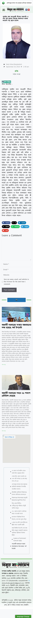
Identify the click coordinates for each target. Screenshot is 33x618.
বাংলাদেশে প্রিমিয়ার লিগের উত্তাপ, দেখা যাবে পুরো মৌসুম (19, 518)
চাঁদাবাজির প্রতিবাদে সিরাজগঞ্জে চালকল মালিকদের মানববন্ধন (19, 493)
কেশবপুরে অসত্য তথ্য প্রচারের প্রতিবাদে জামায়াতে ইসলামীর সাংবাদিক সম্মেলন (19, 486)
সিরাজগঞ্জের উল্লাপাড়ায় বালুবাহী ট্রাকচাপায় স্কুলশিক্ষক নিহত (19, 499)
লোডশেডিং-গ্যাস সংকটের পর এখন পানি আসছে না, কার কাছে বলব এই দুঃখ (19, 478)
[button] (3, 9)
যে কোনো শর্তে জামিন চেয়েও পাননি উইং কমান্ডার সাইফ (19, 472)
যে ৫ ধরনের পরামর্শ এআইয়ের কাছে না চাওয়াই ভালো (19, 512)
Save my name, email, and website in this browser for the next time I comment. (16, 281)
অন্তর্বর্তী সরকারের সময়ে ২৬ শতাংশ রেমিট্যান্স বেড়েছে (16, 394)
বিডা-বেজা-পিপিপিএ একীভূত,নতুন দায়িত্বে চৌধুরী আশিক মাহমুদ (19, 505)
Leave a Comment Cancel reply (19, 539)
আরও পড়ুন (4, 364)
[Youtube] (29, 10)
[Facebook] (26, 10)
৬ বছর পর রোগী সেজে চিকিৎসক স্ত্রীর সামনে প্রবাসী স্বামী (19, 523)
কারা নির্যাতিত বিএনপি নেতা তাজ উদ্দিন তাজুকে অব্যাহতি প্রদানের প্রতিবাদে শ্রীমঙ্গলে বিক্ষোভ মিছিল (19, 531)
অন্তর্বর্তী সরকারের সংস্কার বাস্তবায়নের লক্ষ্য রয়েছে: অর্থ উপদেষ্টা (16, 326)
